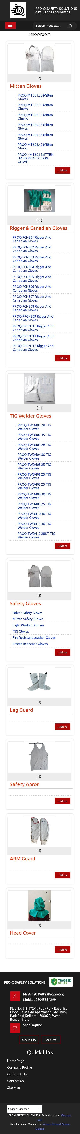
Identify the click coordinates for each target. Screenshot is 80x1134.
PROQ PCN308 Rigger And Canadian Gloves (32, 308)
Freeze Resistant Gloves (30, 644)
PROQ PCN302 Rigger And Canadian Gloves (32, 249)
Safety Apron (25, 784)
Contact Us (15, 1081)
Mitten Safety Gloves (28, 619)
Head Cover (23, 933)
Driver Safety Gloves (28, 613)
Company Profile (19, 1067)
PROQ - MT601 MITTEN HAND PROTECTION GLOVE (35, 158)
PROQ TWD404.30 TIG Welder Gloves (34, 456)
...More (62, 170)
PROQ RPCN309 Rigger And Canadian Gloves (33, 318)
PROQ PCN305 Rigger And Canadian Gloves (32, 278)
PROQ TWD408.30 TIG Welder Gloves (34, 496)
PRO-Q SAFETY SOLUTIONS (56, 10)
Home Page (15, 1061)
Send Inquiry (32, 1025)
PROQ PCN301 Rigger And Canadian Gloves (32, 239)
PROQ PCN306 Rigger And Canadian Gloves (32, 288)
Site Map (13, 1087)
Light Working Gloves (28, 625)
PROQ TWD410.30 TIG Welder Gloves (34, 515)
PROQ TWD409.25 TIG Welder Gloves (34, 506)
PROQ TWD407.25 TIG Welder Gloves (34, 486)
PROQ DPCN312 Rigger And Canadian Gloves (33, 347)
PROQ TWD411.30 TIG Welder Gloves (34, 525)
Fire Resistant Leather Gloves (34, 637)
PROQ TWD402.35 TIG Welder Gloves (34, 436)
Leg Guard (21, 710)
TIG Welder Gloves (30, 416)
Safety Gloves (25, 603)
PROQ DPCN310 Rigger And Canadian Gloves (33, 328)
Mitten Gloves (25, 86)
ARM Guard (22, 858)
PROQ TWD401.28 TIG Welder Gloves (34, 427)
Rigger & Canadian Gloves (38, 228)
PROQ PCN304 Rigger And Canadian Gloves (32, 268)
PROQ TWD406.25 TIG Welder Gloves (34, 476)
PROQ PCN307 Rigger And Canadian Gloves (32, 298)
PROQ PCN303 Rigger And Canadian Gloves (32, 259)
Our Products (17, 1074)
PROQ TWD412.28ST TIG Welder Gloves (36, 535)
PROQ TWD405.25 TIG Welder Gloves (34, 466)
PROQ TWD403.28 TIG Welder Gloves (34, 446)
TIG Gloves (21, 631)
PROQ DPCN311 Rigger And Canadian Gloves (33, 338)
